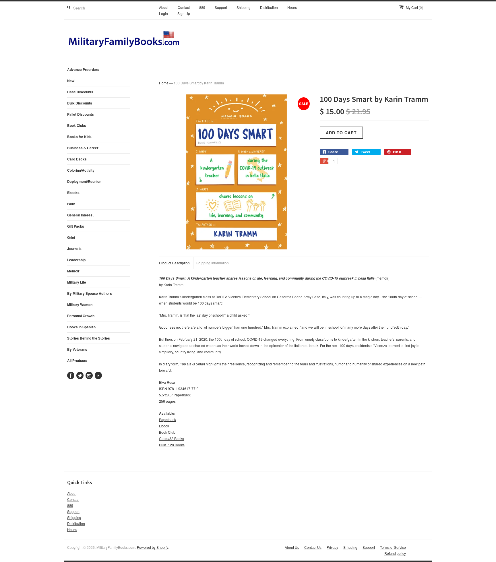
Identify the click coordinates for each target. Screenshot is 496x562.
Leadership (76, 259)
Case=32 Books (171, 438)
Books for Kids (79, 136)
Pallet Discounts (80, 114)
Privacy (332, 547)
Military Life (76, 282)
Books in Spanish (81, 327)
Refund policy (395, 553)
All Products (77, 360)
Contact (184, 7)
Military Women (79, 304)
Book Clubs (76, 125)
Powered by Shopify (152, 547)
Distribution (269, 7)
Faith (71, 203)
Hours (292, 7)
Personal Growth (80, 315)
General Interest (80, 215)
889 (202, 7)
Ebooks (73, 192)
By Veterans (77, 349)
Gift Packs (75, 226)
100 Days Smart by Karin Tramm (199, 82)
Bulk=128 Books (172, 444)
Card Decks (77, 159)
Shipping (244, 7)
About (163, 7)
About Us (292, 547)
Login (163, 13)
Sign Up (183, 13)
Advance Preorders (83, 69)
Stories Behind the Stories (88, 338)
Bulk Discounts (79, 103)
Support (221, 7)
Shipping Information (212, 262)
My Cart (414, 7)
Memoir (73, 271)
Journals (74, 248)
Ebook (164, 425)
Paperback (167, 419)
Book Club (167, 432)
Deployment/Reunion (84, 181)
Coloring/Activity (80, 170)
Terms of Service (393, 547)
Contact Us (312, 547)
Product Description (174, 262)
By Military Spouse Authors (89, 293)
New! (71, 80)
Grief (71, 237)
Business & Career (82, 147)
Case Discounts (80, 91)
